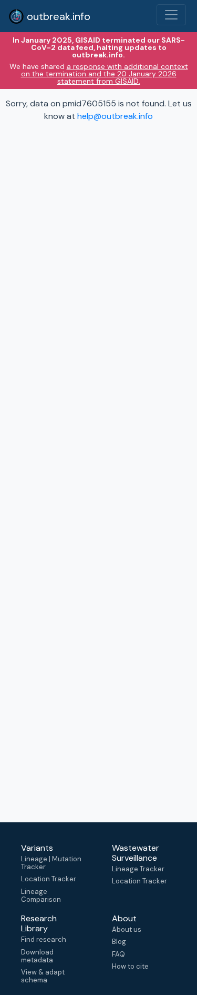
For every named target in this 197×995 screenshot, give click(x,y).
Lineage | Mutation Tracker (51, 863)
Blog (119, 942)
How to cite (130, 966)
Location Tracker (48, 879)
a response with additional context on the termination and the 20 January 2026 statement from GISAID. (104, 74)
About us (126, 929)
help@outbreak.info (115, 116)
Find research (43, 939)
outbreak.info (57, 16)
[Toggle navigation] (171, 14)
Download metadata (37, 956)
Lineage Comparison (41, 895)
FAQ (118, 954)
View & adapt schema (43, 976)
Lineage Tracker (138, 869)
